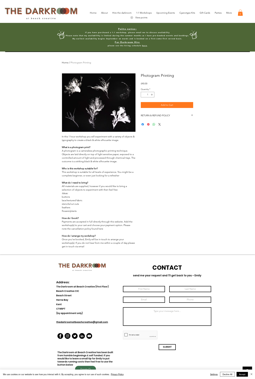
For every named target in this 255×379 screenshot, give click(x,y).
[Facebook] (60, 336)
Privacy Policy (117, 374)
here (144, 45)
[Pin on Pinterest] (148, 124)
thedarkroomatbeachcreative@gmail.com (82, 322)
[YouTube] (89, 336)
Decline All (227, 374)
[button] (240, 13)
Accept (242, 374)
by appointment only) (70, 313)
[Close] (251, 374)
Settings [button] (214, 374)
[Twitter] (75, 336)
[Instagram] (67, 336)
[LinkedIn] (82, 336)
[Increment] (152, 94)
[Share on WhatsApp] (154, 124)
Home (65, 62)
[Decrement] (143, 94)
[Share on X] (159, 124)
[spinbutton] (147, 94)
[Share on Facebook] (142, 124)
